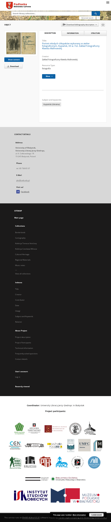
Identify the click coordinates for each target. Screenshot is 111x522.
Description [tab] (50, 33)
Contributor (20, 300)
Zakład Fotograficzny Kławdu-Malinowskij (59, 59)
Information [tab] (73, 33)
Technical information (24, 348)
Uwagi (17, 311)
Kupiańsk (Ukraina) (52, 104)
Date (17, 305)
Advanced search (87, 18)
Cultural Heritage (22, 254)
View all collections (22, 273)
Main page (18, 218)
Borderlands (20, 232)
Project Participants (23, 342)
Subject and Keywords (24, 316)
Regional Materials (22, 260)
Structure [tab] (95, 33)
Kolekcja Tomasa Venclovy (26, 243)
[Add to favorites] (103, 25)
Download (14, 66)
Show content (14, 59)
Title (17, 289)
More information (79, 515)
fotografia (46, 68)
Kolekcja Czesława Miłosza (26, 249)
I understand (96, 514)
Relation (18, 322)
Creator (18, 294)
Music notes (20, 265)
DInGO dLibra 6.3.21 (31, 517)
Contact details (21, 359)
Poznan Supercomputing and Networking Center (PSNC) (82, 517)
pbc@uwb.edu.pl (23, 180)
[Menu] (107, 2)
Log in (17, 377)
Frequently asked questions (26, 353)
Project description (22, 337)
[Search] (96, 13)
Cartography (20, 238)
